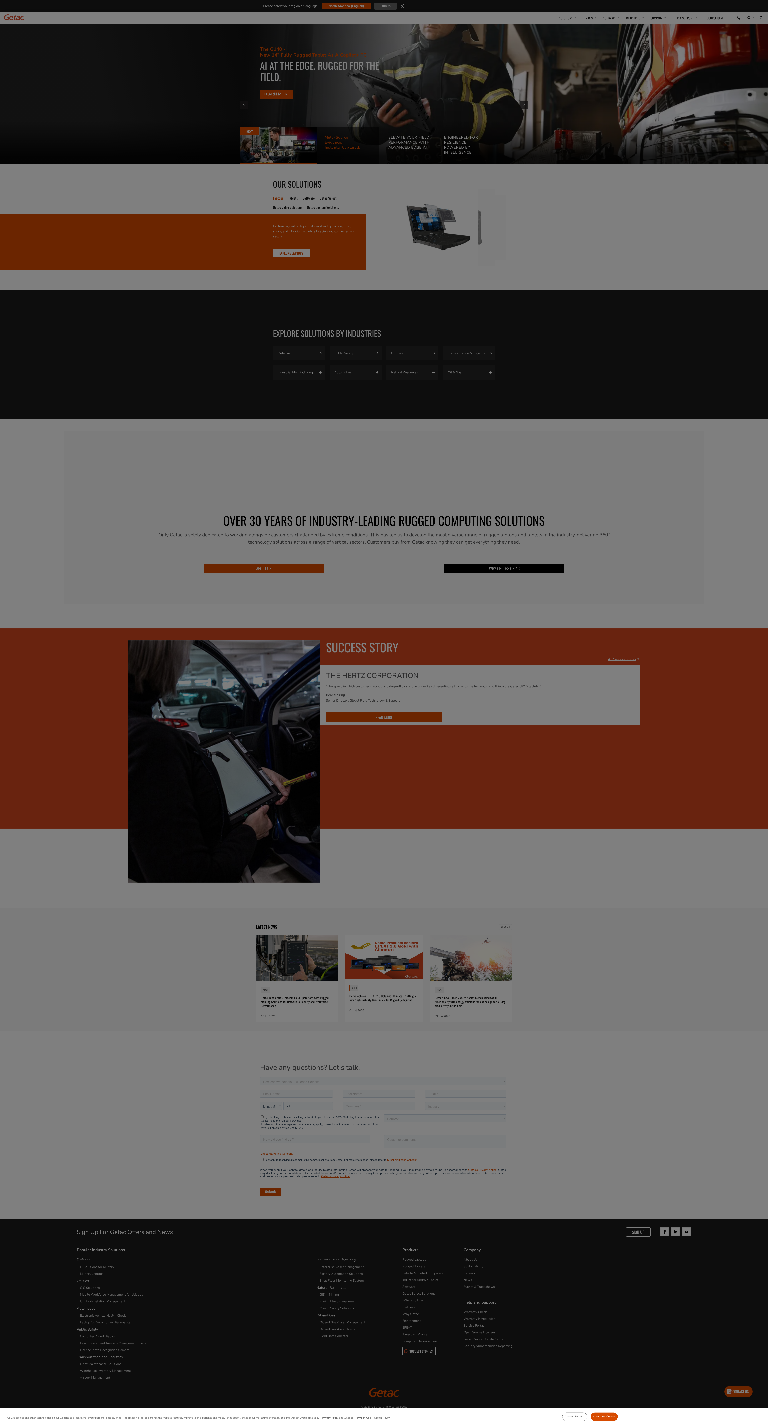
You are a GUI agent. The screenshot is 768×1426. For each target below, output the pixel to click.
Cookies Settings (575, 1416)
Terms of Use (363, 1418)
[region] (384, 1417)
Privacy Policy (330, 1418)
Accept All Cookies (604, 1416)
